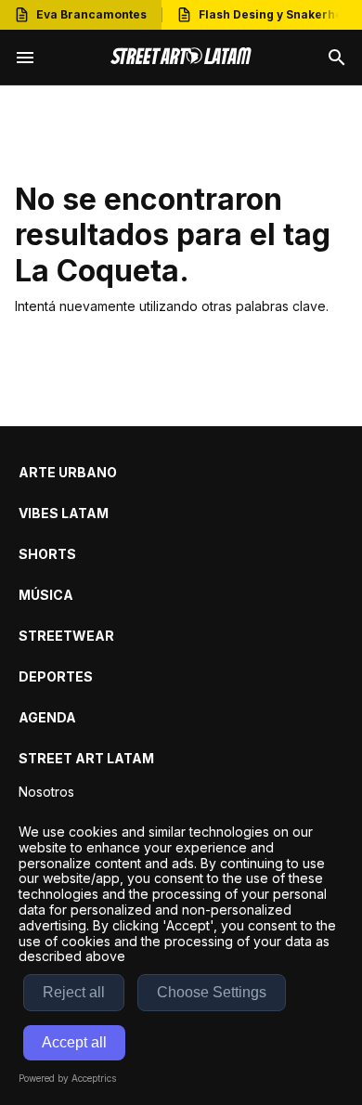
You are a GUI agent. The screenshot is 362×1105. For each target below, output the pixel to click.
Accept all (74, 1042)
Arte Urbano (68, 472)
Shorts (47, 554)
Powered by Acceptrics (67, 1078)
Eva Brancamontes (91, 14)
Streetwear (66, 636)
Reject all (74, 992)
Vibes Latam (64, 513)
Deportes (56, 676)
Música (46, 595)
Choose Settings (211, 992)
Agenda (47, 717)
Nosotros (46, 792)
